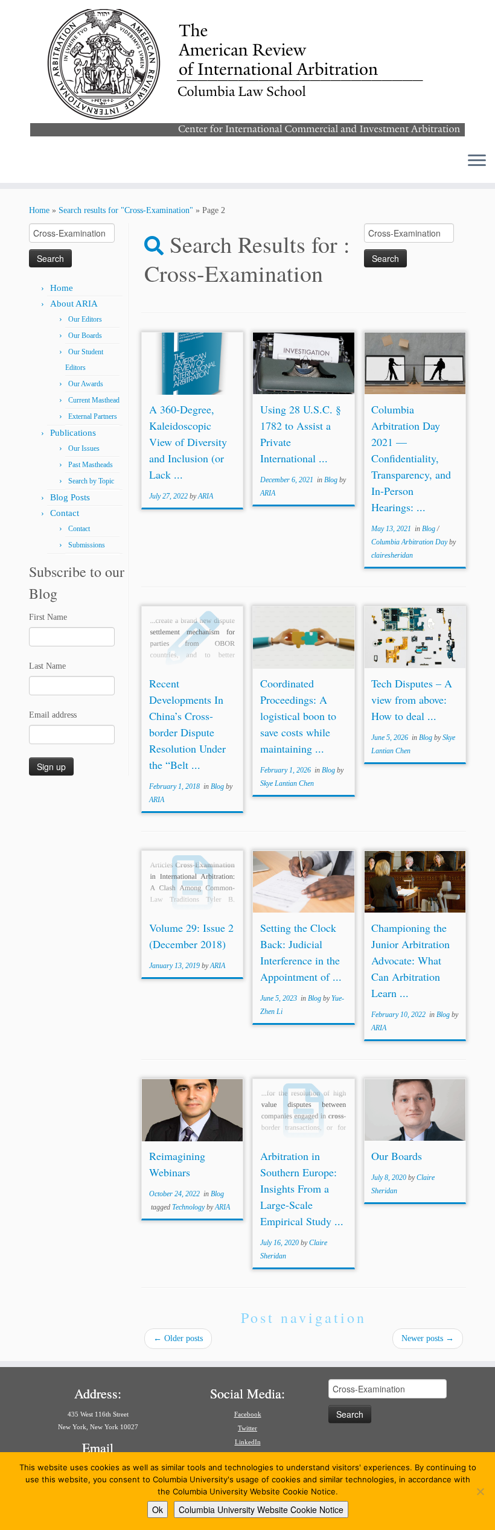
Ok (157, 1509)
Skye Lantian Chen (287, 783)
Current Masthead (94, 400)
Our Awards (85, 384)
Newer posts (427, 1338)
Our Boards (85, 335)
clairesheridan (392, 555)
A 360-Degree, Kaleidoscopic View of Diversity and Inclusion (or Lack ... (188, 442)
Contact (64, 513)
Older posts (178, 1338)
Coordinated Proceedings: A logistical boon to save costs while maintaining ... (298, 716)
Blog (331, 480)
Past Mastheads (90, 465)
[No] (480, 1491)
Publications (73, 433)
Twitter (247, 1428)
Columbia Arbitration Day (410, 542)
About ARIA (74, 303)
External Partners (92, 416)
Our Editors (85, 319)
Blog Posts (70, 497)
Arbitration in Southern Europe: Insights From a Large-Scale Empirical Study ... (301, 1188)
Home (39, 210)
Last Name (47, 666)
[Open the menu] (477, 161)
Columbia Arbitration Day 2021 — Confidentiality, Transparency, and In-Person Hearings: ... (411, 458)
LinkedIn (248, 1442)
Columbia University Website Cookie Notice (261, 1509)
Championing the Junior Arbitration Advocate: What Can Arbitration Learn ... (410, 960)
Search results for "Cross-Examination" (126, 210)
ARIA (205, 496)
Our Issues (84, 448)
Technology (189, 1207)
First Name (48, 617)
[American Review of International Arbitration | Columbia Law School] (247, 71)
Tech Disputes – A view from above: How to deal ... (411, 699)
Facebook (247, 1414)
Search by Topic (91, 481)
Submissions (86, 545)
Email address (53, 714)
